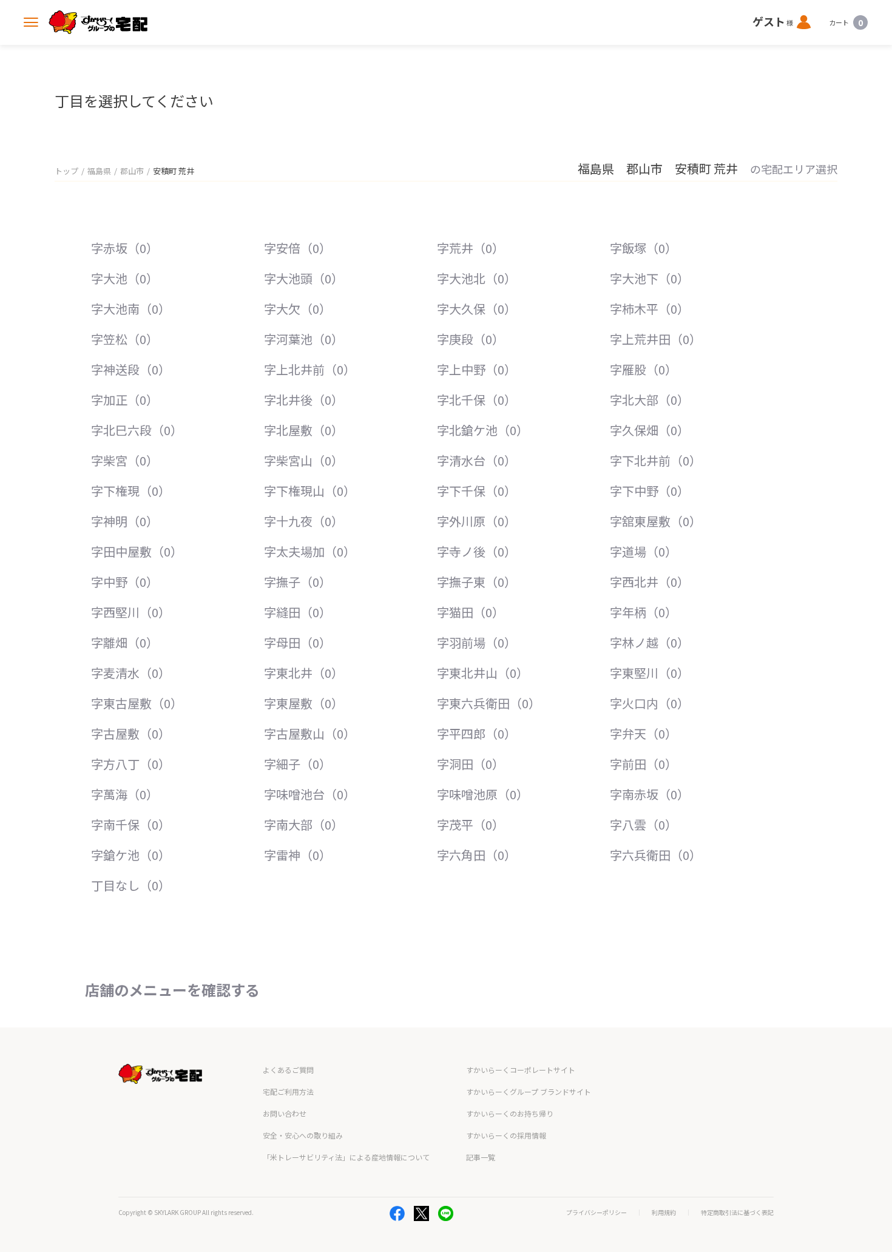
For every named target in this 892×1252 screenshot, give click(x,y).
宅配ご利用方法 (288, 1091)
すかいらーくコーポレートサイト (520, 1069)
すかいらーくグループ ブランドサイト (528, 1091)
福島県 (99, 171)
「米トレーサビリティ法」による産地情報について (346, 1157)
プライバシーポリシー (596, 1213)
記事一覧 (480, 1157)
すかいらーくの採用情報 (506, 1135)
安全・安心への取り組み (303, 1135)
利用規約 (664, 1213)
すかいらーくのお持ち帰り (509, 1113)
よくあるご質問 (288, 1069)
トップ (66, 171)
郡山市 (132, 171)
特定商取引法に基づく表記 (737, 1213)
